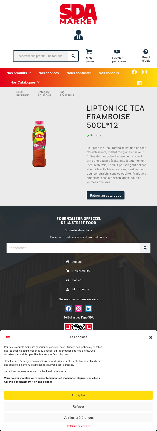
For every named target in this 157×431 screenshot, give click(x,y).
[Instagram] (144, 72)
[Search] (73, 56)
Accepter (78, 395)
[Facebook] (134, 72)
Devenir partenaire (119, 59)
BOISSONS (44, 95)
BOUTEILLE (67, 95)
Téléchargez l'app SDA (78, 317)
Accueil (77, 262)
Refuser (78, 406)
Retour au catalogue (105, 195)
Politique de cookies (78, 426)
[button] (151, 337)
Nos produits (81, 271)
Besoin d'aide (146, 59)
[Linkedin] (139, 83)
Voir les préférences (79, 418)
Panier (76, 280)
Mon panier (90, 59)
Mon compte (80, 289)
